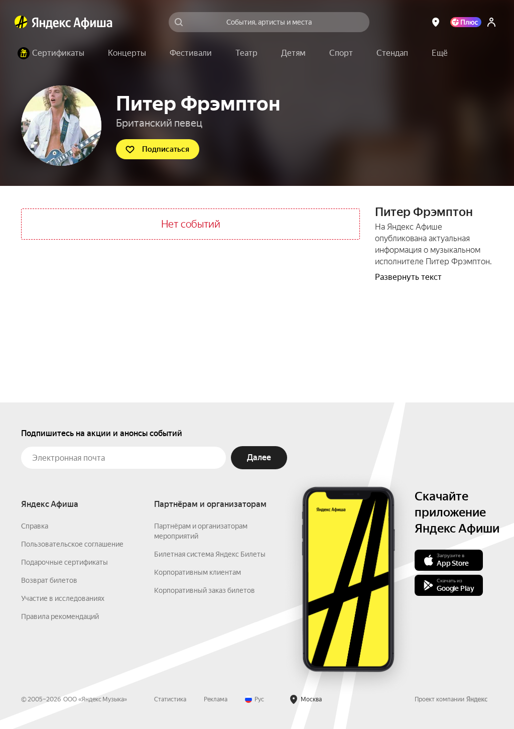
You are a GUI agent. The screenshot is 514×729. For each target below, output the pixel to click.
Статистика (170, 699)
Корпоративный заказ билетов (204, 590)
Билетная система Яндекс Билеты (210, 554)
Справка (34, 526)
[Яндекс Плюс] (465, 22)
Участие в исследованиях (62, 598)
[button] (440, 53)
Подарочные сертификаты (64, 562)
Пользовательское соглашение (72, 544)
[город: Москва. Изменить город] (436, 22)
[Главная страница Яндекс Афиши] (21, 22)
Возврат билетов (49, 580)
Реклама (215, 699)
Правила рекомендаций (60, 616)
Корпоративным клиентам (197, 572)
